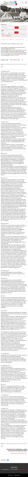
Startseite (11, 39)
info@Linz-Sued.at (14, 55)
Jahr (3, 33)
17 (26, 64)
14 (21, 64)
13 (19, 64)
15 (22, 64)
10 (14, 64)
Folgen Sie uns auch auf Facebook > (19, 453)
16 (24, 64)
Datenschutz (17, 475)
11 (16, 64)
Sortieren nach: (4, 60)
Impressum (10, 475)
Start (17, 27)
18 (1, 66)
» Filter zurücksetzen (6, 35)
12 (17, 64)
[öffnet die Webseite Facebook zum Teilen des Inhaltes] (8, 460)
